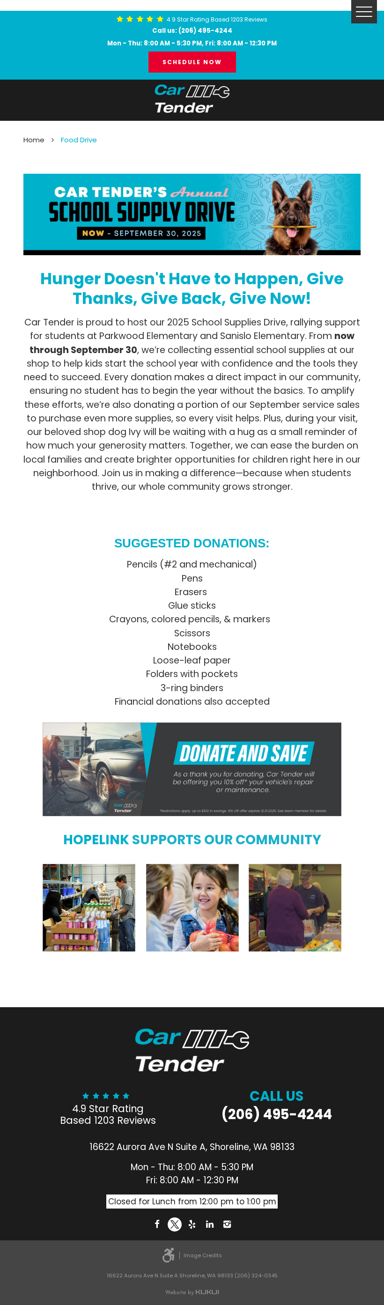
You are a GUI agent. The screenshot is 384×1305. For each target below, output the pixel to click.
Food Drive (79, 140)
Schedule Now (192, 62)
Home (33, 140)
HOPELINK (96, 840)
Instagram (227, 1224)
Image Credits (203, 1255)
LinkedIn (210, 1224)
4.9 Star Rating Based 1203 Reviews (217, 19)
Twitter (175, 1224)
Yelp (192, 1224)
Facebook (157, 1224)
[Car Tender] (192, 99)
